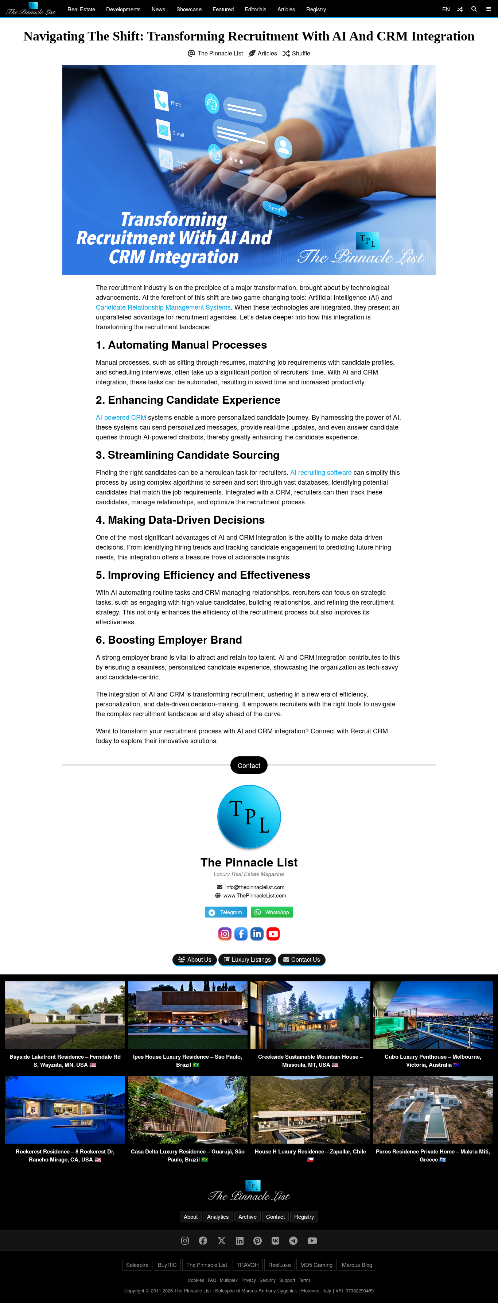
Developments (123, 9)
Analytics (218, 1216)
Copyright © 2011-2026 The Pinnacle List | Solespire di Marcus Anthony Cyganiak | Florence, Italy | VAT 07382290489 (249, 1290)
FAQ (212, 1280)
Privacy (248, 1280)
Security (268, 1280)
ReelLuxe (279, 1264)
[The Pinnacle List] (249, 1191)
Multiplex (229, 1280)
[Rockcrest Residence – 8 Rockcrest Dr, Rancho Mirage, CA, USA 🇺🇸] (65, 1141)
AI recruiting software (321, 472)
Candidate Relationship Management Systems (163, 306)
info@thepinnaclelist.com (255, 887)
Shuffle (301, 53)
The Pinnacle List (220, 53)
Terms (305, 1280)
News (159, 9)
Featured (223, 9)
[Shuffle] (460, 9)
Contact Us (305, 959)
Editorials (255, 9)
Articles (286, 9)
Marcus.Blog (357, 1264)
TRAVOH (248, 1264)
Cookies (196, 1280)
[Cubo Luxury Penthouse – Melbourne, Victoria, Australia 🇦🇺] (433, 1046)
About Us (199, 959)
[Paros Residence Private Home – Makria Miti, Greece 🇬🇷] (433, 1141)
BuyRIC (167, 1264)
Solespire (137, 1264)
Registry (316, 9)
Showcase (189, 9)
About (191, 1216)
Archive (247, 1216)
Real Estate (81, 9)
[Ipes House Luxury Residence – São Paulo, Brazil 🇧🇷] (188, 1046)
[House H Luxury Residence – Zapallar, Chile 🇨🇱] (310, 1141)
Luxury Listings (251, 959)
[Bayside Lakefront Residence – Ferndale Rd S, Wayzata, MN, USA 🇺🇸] (65, 1046)
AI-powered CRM (121, 417)
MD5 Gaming (316, 1264)
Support (287, 1280)
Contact (275, 1216)
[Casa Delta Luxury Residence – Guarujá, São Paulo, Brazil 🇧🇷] (188, 1141)
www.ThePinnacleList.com (255, 895)
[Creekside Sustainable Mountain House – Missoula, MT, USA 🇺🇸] (310, 1046)
